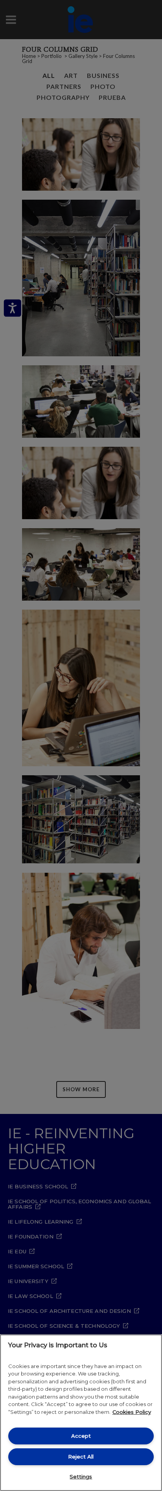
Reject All (81, 1456)
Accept (81, 1436)
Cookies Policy (131, 1412)
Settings (81, 1476)
